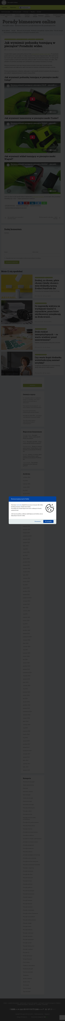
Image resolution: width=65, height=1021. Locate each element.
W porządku (48, 521)
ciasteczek (18, 505)
